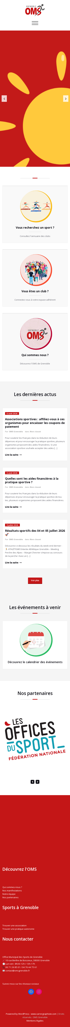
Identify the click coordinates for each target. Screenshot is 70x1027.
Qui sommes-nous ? (12, 887)
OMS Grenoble (16, 431)
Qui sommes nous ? (35, 355)
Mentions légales (35, 1020)
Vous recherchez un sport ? (35, 227)
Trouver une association (14, 925)
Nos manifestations (12, 890)
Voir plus (35, 580)
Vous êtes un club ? (35, 291)
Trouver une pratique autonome (18, 928)
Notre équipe (8, 894)
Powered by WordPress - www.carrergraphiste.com (31, 1013)
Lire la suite (11, 454)
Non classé (35, 431)
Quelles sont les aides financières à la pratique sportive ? (31, 480)
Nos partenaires (10, 897)
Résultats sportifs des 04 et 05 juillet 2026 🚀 (35, 532)
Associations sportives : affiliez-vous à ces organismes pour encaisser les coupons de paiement (35, 422)
